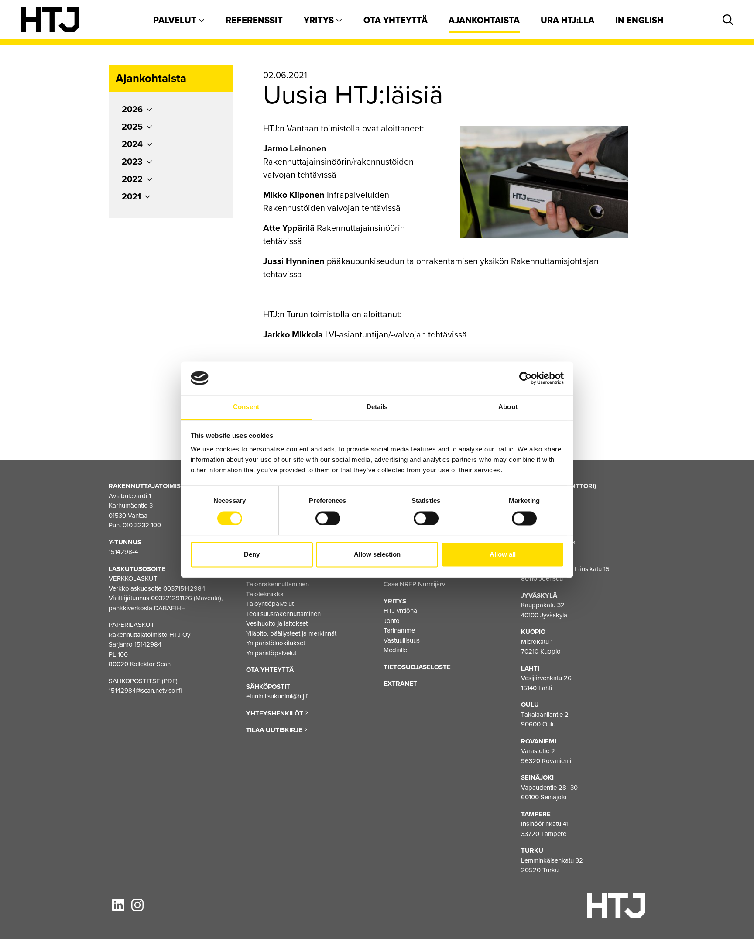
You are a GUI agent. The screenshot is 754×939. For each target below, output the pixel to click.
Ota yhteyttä (395, 20)
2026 (132, 109)
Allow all (503, 554)
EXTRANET (400, 684)
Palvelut (176, 20)
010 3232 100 (142, 525)
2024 (132, 144)
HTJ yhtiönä (400, 611)
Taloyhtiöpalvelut (270, 604)
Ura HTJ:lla (567, 20)
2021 (131, 197)
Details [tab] (377, 407)
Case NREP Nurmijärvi (415, 584)
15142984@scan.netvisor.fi (145, 691)
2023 (132, 162)
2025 (132, 127)
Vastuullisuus (402, 640)
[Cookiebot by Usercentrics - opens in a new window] (525, 378)
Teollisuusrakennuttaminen (283, 614)
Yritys (320, 20)
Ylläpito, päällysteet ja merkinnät (291, 633)
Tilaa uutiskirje (275, 730)
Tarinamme (399, 630)
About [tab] (508, 407)
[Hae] (726, 21)
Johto (392, 621)
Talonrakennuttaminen (277, 584)
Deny (252, 554)
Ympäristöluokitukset (275, 643)
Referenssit (254, 20)
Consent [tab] (246, 407)
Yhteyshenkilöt (275, 713)
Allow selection (377, 554)
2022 (132, 179)
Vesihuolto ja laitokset (277, 623)
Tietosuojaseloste (417, 667)
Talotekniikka (265, 594)
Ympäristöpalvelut (271, 653)
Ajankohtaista (484, 20)
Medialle (395, 650)
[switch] (327, 518)
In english (639, 20)
